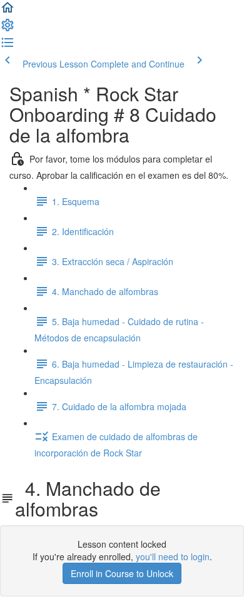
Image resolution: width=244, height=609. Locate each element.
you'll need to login (173, 556)
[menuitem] (7, 29)
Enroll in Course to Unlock (122, 573)
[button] (7, 11)
